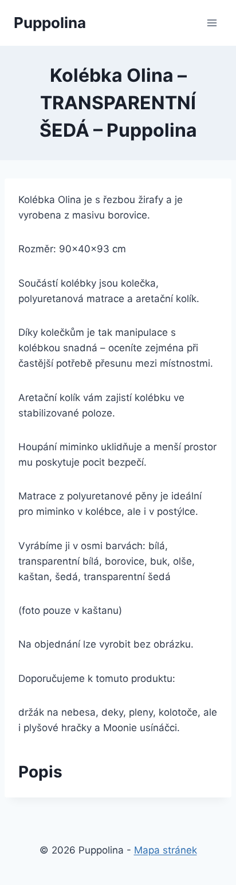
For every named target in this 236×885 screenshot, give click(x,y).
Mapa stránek (165, 850)
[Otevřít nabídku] (211, 22)
